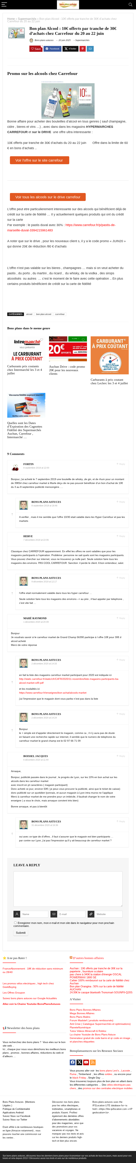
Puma (73, 1074)
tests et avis (77, 1133)
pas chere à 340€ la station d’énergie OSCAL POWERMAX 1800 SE (95, 976)
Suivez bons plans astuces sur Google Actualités (30, 998)
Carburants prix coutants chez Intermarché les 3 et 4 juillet (24, 369)
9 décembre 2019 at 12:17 (44, 581)
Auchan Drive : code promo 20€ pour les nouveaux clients (67, 370)
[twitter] (79, 1062)
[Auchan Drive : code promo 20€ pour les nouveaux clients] (68, 338)
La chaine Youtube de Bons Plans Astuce (93, 1034)
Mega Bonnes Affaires (82, 1013)
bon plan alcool (43, 314)
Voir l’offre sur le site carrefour (39, 160)
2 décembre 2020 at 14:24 (44, 718)
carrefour (60, 314)
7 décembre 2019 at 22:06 (36, 540)
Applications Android (13, 1112)
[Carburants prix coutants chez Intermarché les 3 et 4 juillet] (26, 338)
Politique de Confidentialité (16, 1109)
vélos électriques (69, 1105)
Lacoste (125, 1070)
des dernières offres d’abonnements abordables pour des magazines (68, 1119)
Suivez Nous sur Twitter (15, 1119)
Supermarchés (27, 18)
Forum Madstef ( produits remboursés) (91, 1020)
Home (11, 18)
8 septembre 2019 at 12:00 (36, 468)
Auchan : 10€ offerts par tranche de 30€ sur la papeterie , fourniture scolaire (96, 970)
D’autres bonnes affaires (88, 958)
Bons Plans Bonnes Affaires (85, 1009)
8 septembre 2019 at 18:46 (44, 505)
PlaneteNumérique (80, 1027)
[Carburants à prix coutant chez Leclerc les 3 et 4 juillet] (110, 338)
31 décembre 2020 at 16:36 (45, 825)
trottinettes (57, 1109)
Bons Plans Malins (80, 1016)
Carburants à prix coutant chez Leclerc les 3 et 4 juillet (109, 381)
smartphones (71, 1109)
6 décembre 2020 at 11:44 (36, 760)
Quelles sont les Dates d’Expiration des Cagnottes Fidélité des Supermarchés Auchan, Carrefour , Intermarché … (24, 430)
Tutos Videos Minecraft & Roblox (88, 1031)
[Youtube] (86, 1062)
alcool (29, 314)
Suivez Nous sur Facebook (16, 1116)
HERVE (28, 536)
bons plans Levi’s (109, 1070)
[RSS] (93, 1062)
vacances (57, 1130)
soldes (108, 1074)
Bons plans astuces (43, 40)
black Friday (79, 1077)
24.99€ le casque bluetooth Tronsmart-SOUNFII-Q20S (101, 992)
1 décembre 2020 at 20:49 (36, 622)
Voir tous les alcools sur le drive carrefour (47, 197)
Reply (122, 464)
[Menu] (4, 4)
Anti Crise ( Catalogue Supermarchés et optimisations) (100, 1023)
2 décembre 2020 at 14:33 (44, 663)
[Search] (130, 4)
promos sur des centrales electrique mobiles (107, 1088)
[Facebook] (72, 1062)
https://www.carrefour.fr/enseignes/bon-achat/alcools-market (52, 692)
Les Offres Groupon (14, 992)
